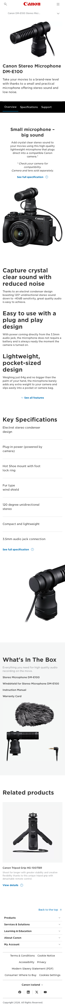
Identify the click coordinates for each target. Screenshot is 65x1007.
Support (46, 107)
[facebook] (19, 992)
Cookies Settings (49, 975)
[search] (5, 4)
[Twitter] (36, 992)
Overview (10, 107)
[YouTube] (45, 992)
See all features (34, 397)
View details (11, 885)
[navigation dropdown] (58, 4)
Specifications (29, 107)
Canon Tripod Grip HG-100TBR (22, 867)
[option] (32, 846)
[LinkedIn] (28, 992)
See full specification (30, 176)
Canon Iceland (31, 984)
